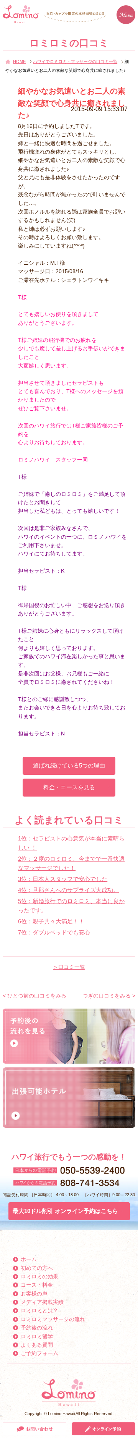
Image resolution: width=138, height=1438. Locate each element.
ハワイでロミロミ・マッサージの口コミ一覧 (75, 61)
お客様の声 (34, 1294)
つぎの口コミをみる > (108, 996)
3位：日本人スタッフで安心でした (62, 879)
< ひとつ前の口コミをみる (34, 996)
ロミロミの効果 (39, 1276)
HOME (19, 61)
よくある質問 (37, 1345)
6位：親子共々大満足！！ (51, 921)
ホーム (29, 1259)
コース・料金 (37, 1285)
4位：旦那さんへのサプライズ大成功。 (68, 890)
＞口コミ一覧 (69, 967)
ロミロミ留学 (37, 1336)
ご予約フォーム (39, 1353)
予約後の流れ (37, 1328)
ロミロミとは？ (39, 1310)
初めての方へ (37, 1268)
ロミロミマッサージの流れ (53, 1319)
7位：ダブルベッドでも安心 (54, 932)
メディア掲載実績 (42, 1302)
